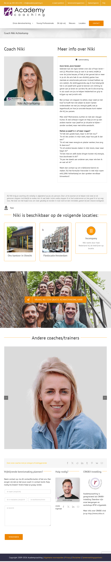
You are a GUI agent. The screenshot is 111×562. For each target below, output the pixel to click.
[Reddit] (77, 463)
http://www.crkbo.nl (96, 513)
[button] (6, 398)
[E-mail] (101, 463)
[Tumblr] (87, 463)
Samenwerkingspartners (92, 557)
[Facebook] (67, 463)
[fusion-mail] (78, 507)
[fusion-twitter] (68, 507)
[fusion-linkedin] (73, 507)
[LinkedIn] (82, 463)
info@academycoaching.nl (33, 3)
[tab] (82, 60)
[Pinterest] (91, 463)
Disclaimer (76, 557)
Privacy (68, 557)
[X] (72, 463)
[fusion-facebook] (63, 507)
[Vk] (96, 463)
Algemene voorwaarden (53, 557)
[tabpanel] (82, 122)
